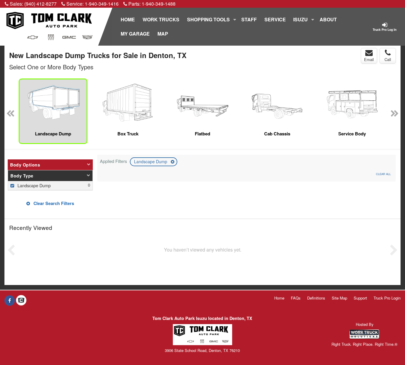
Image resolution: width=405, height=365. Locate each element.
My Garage (135, 33)
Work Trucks (161, 19)
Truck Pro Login (387, 298)
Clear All (383, 174)
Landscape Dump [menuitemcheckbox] (33, 185)
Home (128, 19)
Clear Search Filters (53, 203)
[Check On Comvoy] (21, 300)
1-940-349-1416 (102, 3)
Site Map (339, 298)
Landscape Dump (151, 161)
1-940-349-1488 (159, 3)
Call (388, 59)
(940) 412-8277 (40, 3)
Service (275, 19)
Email (369, 59)
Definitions (316, 298)
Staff (249, 19)
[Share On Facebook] (9, 300)
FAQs (296, 298)
